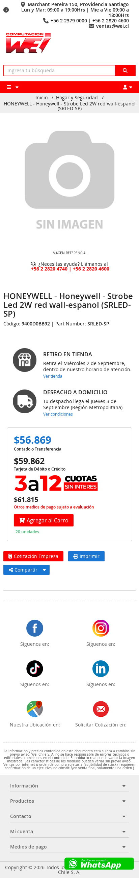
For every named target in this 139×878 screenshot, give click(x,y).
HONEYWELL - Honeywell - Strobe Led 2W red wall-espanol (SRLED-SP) (70, 106)
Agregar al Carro (47, 520)
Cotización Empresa (36, 556)
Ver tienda (52, 376)
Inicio (41, 98)
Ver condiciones (58, 414)
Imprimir (90, 556)
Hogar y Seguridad (77, 98)
